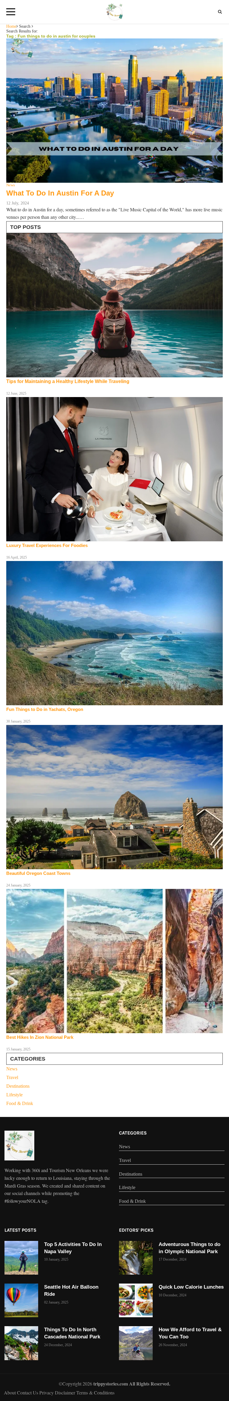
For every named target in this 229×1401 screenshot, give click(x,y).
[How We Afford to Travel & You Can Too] (136, 1343)
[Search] (220, 12)
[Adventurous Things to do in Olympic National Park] (136, 1258)
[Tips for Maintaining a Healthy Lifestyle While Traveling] (114, 305)
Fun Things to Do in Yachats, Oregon (44, 709)
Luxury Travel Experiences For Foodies (47, 545)
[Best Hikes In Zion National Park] (114, 961)
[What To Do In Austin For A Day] (114, 110)
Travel (12, 1077)
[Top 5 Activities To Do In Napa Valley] (21, 1258)
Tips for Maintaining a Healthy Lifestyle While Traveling (67, 381)
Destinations (18, 1086)
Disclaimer (65, 1392)
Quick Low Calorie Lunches (191, 1287)
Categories (133, 1133)
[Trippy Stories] (19, 1145)
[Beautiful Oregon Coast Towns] (114, 797)
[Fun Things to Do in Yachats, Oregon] (114, 633)
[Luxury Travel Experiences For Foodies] (114, 469)
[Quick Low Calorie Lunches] (136, 1300)
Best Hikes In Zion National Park (39, 1037)
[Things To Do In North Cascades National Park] (21, 1343)
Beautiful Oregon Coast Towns (38, 873)
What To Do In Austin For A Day (60, 193)
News (11, 1068)
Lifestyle (14, 1094)
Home (11, 26)
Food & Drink (19, 1103)
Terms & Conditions (95, 1392)
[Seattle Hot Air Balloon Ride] (21, 1300)
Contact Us (28, 1392)
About (10, 1392)
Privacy (47, 1392)
